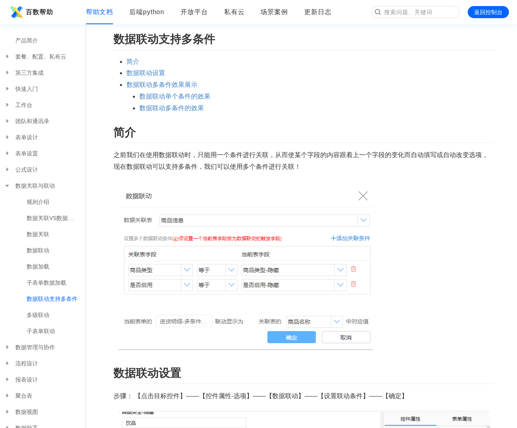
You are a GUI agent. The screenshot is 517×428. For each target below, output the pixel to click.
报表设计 (26, 379)
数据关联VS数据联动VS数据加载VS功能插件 (56, 218)
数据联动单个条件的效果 (174, 96)
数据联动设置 (145, 72)
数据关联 (38, 234)
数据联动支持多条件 (52, 299)
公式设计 (26, 169)
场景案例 (274, 11)
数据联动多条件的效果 (171, 108)
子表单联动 (41, 331)
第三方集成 (29, 72)
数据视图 (26, 412)
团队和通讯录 (32, 121)
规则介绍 (38, 202)
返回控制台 (488, 12)
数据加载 (38, 266)
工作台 (23, 105)
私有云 (234, 11)
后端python (146, 11)
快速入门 (26, 89)
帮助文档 (99, 11)
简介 (132, 61)
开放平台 (194, 11)
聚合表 (23, 395)
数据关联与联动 (35, 186)
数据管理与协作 (35, 347)
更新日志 (318, 11)
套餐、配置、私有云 (40, 56)
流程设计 (26, 363)
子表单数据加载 (46, 282)
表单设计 (26, 137)
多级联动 (38, 315)
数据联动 (38, 250)
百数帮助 (39, 11)
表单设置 (26, 153)
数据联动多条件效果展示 (162, 84)
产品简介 (26, 40)
